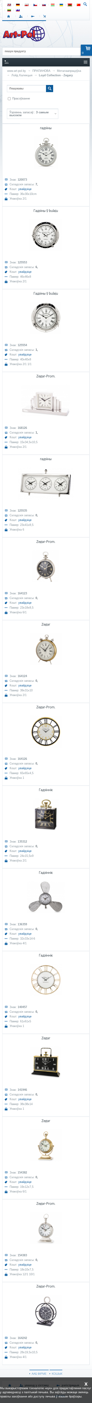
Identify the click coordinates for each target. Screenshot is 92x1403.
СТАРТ (9, 16)
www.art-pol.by (16, 70)
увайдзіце (24, 189)
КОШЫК (45, 16)
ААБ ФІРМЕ (39, 1374)
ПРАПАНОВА (41, 70)
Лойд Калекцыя (21, 75)
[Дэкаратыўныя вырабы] (24, 40)
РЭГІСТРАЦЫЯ (33, 16)
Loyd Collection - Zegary (56, 75)
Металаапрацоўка (69, 70)
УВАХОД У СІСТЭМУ (21, 16)
